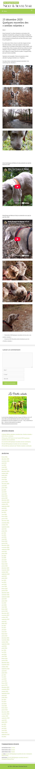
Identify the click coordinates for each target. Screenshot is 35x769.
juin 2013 (4, 724)
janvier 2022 (4, 518)
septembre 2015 (5, 668)
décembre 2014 (5, 687)
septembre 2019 (5, 574)
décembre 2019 (5, 568)
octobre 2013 (5, 716)
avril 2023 (4, 492)
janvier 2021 (4, 543)
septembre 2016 (5, 644)
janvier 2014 (4, 710)
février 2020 (4, 564)
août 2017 (4, 621)
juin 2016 (4, 650)
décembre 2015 (5, 662)
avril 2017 (4, 629)
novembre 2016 (5, 640)
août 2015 (4, 671)
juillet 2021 (4, 531)
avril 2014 (4, 703)
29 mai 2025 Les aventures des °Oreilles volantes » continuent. (17, 446)
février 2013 (4, 732)
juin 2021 (4, 533)
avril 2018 (4, 605)
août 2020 (4, 551)
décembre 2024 (5, 471)
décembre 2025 (5, 459)
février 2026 (4, 457)
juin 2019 (4, 580)
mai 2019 (4, 582)
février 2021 (4, 541)
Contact (13, 747)
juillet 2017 (4, 623)
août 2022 (4, 508)
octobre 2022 (5, 504)
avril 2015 (4, 679)
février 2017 (4, 634)
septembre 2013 (5, 718)
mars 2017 (4, 631)
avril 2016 (4, 654)
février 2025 (4, 469)
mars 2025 (4, 467)
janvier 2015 (4, 685)
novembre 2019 (5, 570)
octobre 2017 (5, 617)
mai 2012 (4, 736)
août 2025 (4, 463)
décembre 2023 (5, 483)
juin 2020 (4, 555)
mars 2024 (4, 479)
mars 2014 (4, 705)
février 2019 (4, 588)
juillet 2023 (4, 487)
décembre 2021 (5, 520)
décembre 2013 (5, 712)
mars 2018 (4, 607)
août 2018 (4, 599)
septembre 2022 (5, 506)
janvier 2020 (4, 566)
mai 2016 (4, 652)
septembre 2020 (5, 549)
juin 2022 (4, 512)
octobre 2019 (5, 572)
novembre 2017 (5, 615)
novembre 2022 (5, 502)
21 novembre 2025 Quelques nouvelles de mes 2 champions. (16, 441)
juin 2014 (4, 699)
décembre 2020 (5, 545)
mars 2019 (4, 586)
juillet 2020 (4, 553)
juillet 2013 (4, 722)
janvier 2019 (4, 590)
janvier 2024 (4, 481)
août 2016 (4, 646)
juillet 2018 (4, 601)
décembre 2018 (5, 592)
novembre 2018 (5, 594)
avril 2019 (4, 584)
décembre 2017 (5, 613)
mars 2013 (4, 730)
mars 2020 (4, 562)
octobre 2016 (5, 642)
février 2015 (4, 683)
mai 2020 (4, 557)
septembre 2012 (5, 734)
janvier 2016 (4, 660)
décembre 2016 (5, 638)
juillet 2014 (4, 697)
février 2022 (4, 516)
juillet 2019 (4, 578)
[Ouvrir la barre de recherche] (31, 10)
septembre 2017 (5, 619)
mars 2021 (4, 539)
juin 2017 (4, 625)
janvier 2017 (4, 636)
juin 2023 (4, 490)
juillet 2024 (4, 475)
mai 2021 (4, 535)
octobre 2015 (5, 666)
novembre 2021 (5, 522)
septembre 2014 (5, 693)
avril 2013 (4, 728)
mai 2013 (4, 726)
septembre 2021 (5, 527)
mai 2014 (4, 701)
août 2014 (4, 695)
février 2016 (4, 658)
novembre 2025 (5, 461)
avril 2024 (4, 477)
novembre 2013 (5, 714)
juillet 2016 (4, 648)
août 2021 (4, 529)
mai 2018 (4, 603)
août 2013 (4, 720)
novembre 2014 (5, 689)
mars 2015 (4, 681)
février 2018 (4, 609)
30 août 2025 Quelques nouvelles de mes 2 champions (15, 444)
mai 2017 (4, 627)
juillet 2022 (4, 510)
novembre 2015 (5, 664)
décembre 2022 (5, 500)
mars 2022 (4, 514)
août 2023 (4, 485)
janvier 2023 (4, 498)
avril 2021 (4, 537)
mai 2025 (4, 465)
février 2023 (4, 496)
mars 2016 (4, 656)
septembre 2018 (5, 597)
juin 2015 (4, 675)
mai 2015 (4, 677)
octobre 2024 (5, 473)
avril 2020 (4, 560)
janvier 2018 (4, 611)
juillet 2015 (4, 673)
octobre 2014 (5, 691)
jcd (2, 754)
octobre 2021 (5, 525)
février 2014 (4, 708)
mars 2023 (4, 494)
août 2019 (4, 576)
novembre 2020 (5, 547)
